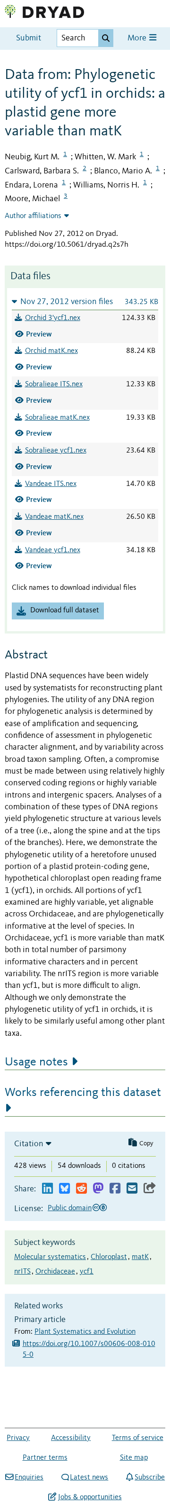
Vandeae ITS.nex (50, 484)
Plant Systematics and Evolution (85, 1332)
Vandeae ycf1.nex (52, 550)
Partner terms (45, 1458)
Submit (28, 38)
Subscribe (150, 1477)
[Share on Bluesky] (64, 1189)
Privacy (18, 1438)
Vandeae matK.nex (54, 517)
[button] (85, 301)
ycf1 (87, 1271)
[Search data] (105, 38)
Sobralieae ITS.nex (54, 384)
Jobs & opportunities (89, 1497)
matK (140, 1257)
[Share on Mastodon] (98, 1189)
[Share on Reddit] (81, 1189)
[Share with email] (132, 1189)
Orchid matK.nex (51, 351)
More (138, 38)
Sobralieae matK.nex (57, 418)
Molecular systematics (50, 1257)
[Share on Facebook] (115, 1189)
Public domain (70, 1208)
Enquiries (29, 1477)
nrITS (22, 1271)
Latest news (89, 1477)
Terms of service (137, 1438)
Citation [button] (28, 1144)
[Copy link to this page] (150, 1188)
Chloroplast (109, 1257)
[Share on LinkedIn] (47, 1189)
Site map (134, 1458)
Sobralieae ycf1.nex (55, 450)
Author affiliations (33, 216)
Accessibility (71, 1438)
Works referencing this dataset (83, 1093)
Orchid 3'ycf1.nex (52, 318)
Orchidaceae (55, 1271)
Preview (39, 333)
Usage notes (36, 1062)
